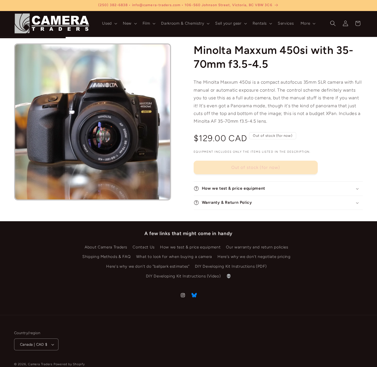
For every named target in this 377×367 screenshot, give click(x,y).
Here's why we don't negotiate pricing (253, 256)
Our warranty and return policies (257, 247)
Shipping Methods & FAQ (106, 256)
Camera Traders (40, 364)
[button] (109, 23)
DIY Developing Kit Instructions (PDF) (230, 266)
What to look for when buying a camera (174, 256)
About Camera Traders (106, 247)
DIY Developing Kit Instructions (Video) (183, 276)
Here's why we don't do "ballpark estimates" (147, 266)
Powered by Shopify (69, 364)
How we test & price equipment (190, 247)
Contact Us (144, 247)
